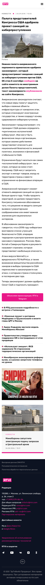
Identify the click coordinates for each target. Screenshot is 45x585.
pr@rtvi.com (21, 508)
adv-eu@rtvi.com (23, 511)
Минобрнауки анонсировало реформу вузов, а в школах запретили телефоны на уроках (22, 359)
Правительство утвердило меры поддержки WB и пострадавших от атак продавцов (22, 338)
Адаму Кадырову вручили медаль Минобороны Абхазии (20, 328)
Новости (6, 14)
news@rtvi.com (23, 505)
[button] (42, 3)
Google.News (9, 529)
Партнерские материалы (13, 514)
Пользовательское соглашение (14, 466)
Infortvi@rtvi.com (29, 502)
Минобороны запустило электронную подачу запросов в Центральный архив (22, 441)
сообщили (29, 81)
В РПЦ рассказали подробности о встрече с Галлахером (20, 308)
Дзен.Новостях (14, 526)
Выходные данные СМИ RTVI (13, 462)
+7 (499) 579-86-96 (14, 499)
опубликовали (34, 91)
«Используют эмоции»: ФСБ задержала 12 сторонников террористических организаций (19, 348)
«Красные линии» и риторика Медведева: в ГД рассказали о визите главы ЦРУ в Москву (21, 318)
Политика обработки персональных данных (20, 470)
